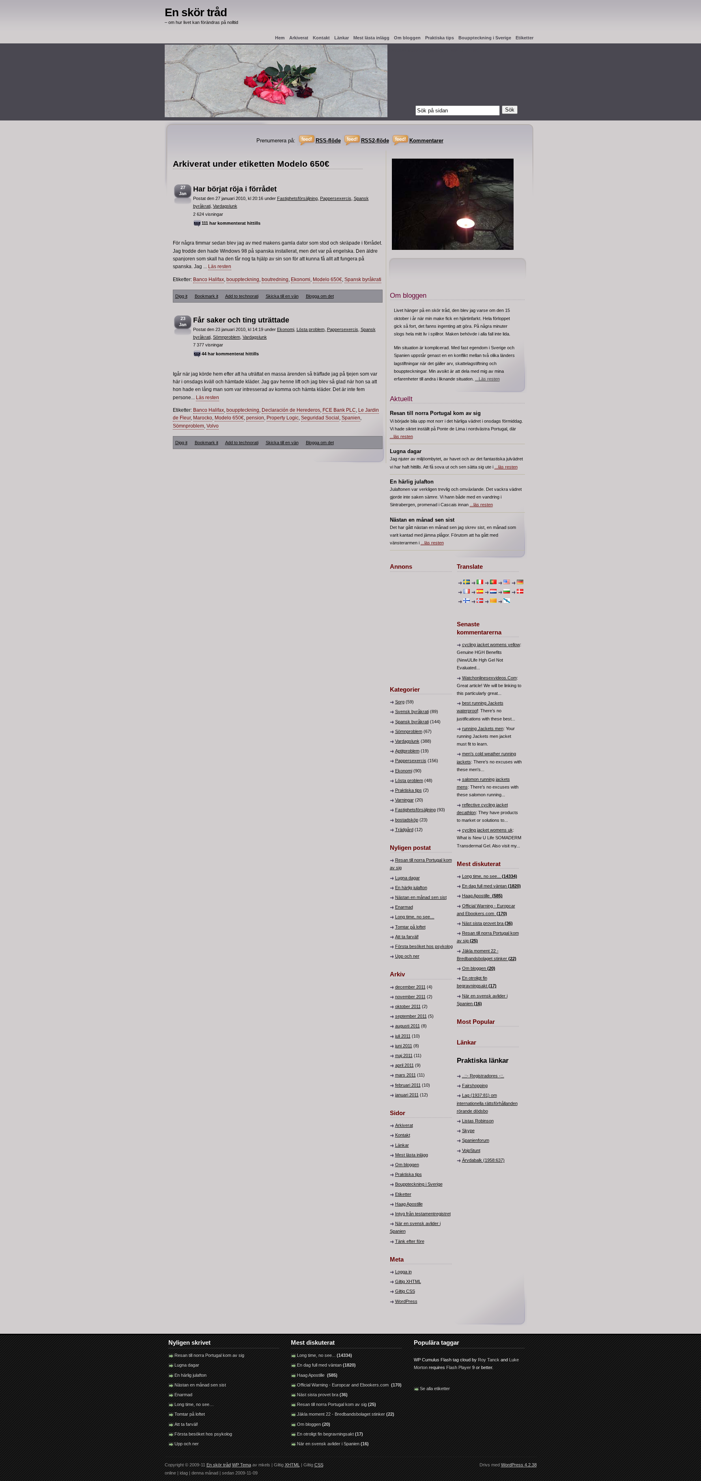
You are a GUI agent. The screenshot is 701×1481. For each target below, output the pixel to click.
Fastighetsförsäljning (297, 198)
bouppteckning (242, 279)
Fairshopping (475, 1085)
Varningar (404, 799)
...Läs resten (487, 378)
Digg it (181, 296)
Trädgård (404, 829)
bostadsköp (406, 819)
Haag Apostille (409, 1204)
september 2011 (411, 1016)
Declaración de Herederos (291, 410)
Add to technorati (241, 296)
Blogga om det (320, 296)
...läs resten (401, 436)
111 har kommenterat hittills (231, 223)
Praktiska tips (439, 37)
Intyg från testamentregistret (423, 1213)
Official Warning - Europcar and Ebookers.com (349, 1384)
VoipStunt (471, 1150)
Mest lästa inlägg (371, 37)
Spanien (351, 418)
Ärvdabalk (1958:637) (483, 1160)
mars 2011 (405, 1075)
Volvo (212, 426)
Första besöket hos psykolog (424, 946)
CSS (318, 1464)
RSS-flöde (328, 141)
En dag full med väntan (491, 885)
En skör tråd (196, 12)
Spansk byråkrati (362, 279)
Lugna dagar (407, 877)
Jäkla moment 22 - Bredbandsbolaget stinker (345, 1414)
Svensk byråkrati (412, 711)
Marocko (202, 418)
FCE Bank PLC (339, 410)
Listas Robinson (478, 1120)
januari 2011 (407, 1094)
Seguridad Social (320, 418)
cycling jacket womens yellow (491, 644)
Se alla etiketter (435, 1388)
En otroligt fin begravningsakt (330, 1434)
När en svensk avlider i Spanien (333, 1443)
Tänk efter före (409, 1241)
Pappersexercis (335, 198)
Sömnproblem (226, 337)
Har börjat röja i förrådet (235, 189)
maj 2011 (404, 1055)
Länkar (341, 37)
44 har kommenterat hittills (230, 353)
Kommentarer (426, 141)
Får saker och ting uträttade (241, 320)
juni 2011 (403, 1045)
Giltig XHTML (408, 1281)
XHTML (292, 1464)
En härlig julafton (411, 887)
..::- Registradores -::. (483, 1075)
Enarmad (404, 907)
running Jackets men (482, 728)
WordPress (406, 1301)
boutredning (275, 279)
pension (255, 418)
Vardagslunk (225, 206)
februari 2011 (408, 1085)
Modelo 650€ (327, 279)
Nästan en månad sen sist (421, 897)
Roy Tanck (488, 1359)
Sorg (399, 701)
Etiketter (524, 37)
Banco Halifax (208, 279)
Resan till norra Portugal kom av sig (209, 1355)
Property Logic (283, 418)
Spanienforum (475, 1140)
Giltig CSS (405, 1291)
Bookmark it (206, 296)
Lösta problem (311, 329)
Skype (468, 1130)
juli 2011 (403, 1036)
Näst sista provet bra (487, 923)
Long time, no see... (489, 876)
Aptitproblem (407, 750)
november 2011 (410, 996)
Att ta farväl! (407, 936)
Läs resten (219, 266)
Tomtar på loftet (410, 926)
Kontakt (321, 37)
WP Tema (241, 1464)
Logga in (403, 1271)
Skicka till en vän (282, 296)
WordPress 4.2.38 (519, 1464)
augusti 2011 (407, 1025)
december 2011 (410, 986)
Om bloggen (407, 37)
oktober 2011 (408, 1006)
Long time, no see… (414, 916)
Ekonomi (300, 279)
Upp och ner (407, 956)
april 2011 (404, 1065)
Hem (280, 37)
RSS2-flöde (375, 141)
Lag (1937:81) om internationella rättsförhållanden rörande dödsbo (487, 1103)
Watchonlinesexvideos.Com (489, 677)
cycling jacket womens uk (487, 830)
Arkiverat (298, 37)
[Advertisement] (414, 624)
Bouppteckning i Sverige (484, 37)
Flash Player (458, 1367)
